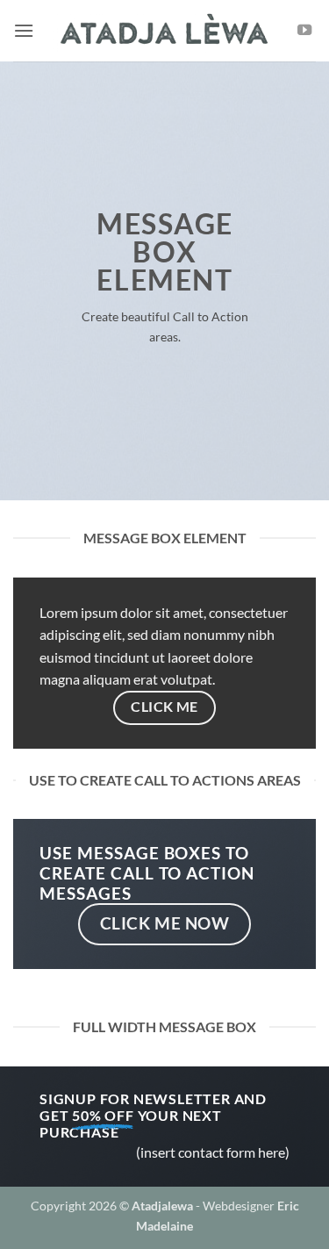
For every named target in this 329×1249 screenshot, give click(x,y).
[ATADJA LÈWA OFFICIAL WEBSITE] (165, 31)
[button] (23, 30)
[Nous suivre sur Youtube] (304, 31)
